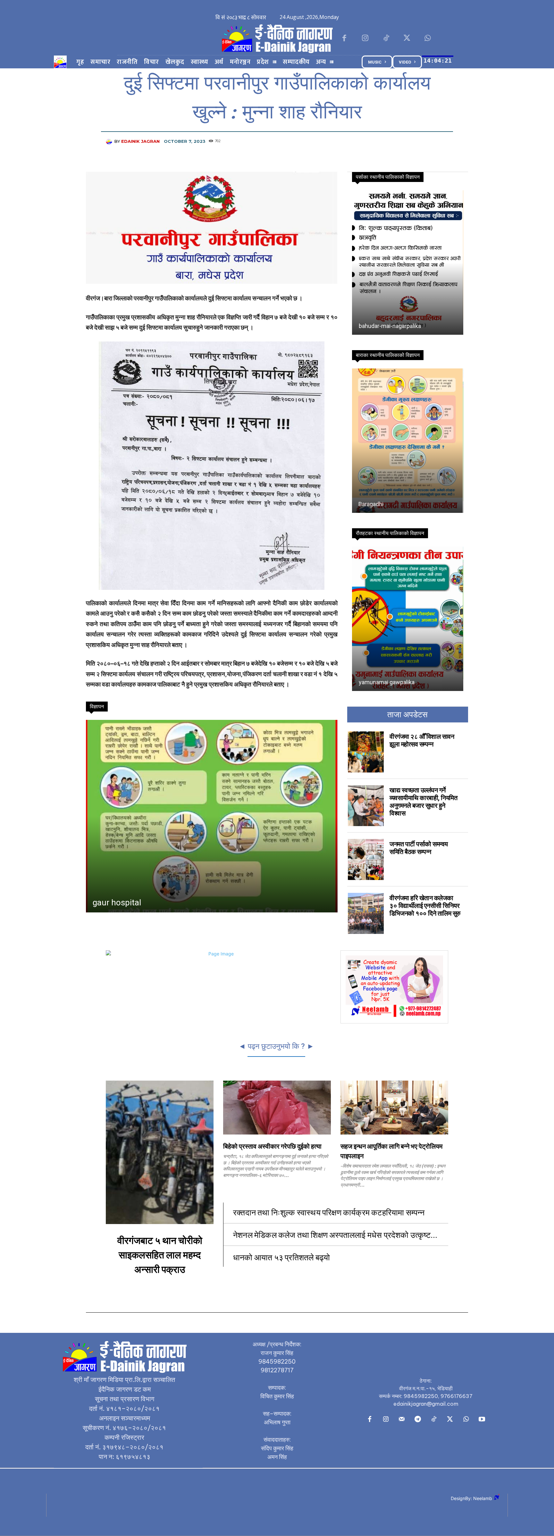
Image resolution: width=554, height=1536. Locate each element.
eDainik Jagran (140, 141)
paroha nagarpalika (382, 682)
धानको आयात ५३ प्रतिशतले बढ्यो (281, 1257)
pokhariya (370, 326)
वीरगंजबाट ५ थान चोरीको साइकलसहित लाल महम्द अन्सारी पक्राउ (159, 1255)
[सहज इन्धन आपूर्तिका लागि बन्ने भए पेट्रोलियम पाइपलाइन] (394, 1108)
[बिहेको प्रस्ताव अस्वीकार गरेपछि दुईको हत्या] (277, 1108)
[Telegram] (417, 1419)
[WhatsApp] (428, 38)
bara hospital (117, 902)
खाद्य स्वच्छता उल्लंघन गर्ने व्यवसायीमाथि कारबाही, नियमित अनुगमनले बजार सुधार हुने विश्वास (423, 801)
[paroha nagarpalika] (407, 619)
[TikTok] (386, 38)
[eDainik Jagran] (110, 141)
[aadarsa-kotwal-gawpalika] (407, 440)
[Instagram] (365, 38)
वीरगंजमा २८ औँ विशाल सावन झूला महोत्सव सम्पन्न (422, 740)
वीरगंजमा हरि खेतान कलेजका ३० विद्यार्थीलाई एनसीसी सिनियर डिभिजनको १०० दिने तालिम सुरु (425, 905)
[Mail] (401, 1419)
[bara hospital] (211, 816)
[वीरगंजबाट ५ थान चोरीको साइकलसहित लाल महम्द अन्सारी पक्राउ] (160, 1152)
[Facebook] (344, 38)
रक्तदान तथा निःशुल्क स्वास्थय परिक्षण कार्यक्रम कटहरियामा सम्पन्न (329, 1212)
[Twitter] (407, 38)
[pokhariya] (407, 262)
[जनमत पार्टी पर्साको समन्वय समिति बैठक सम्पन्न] (366, 859)
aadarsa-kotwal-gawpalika (391, 504)
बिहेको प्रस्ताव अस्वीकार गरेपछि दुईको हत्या (272, 1146)
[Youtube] (481, 1419)
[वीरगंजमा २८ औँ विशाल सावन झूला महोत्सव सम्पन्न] (366, 751)
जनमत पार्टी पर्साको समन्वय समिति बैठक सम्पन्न (419, 848)
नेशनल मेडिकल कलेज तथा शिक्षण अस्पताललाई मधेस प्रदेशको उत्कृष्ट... (335, 1234)
